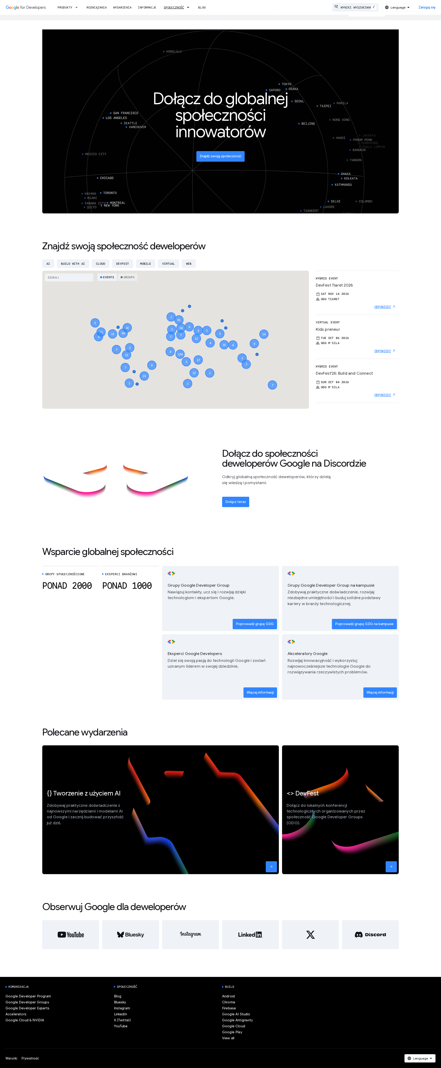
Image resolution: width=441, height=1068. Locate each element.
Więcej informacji (260, 692)
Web (189, 264)
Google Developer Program (28, 996)
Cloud (100, 264)
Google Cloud (233, 1026)
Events (108, 277)
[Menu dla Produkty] (77, 7)
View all (228, 1038)
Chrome (228, 1002)
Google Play (232, 1032)
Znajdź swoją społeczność (220, 156)
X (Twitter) (122, 1020)
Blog (202, 7)
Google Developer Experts (27, 1008)
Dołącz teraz (235, 502)
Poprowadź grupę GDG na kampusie (364, 624)
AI (48, 264)
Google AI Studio (236, 1014)
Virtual (168, 264)
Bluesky (120, 1002)
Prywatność (30, 1058)
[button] (180, 350)
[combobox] (355, 7)
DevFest (122, 264)
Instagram (122, 1008)
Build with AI (73, 264)
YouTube (121, 1026)
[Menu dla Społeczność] (189, 7)
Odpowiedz (382, 307)
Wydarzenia (122, 7)
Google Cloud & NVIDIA (25, 1020)
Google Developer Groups (27, 1002)
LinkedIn (120, 1014)
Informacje (147, 7)
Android (228, 996)
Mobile (145, 264)
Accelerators (16, 1014)
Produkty (65, 7)
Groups (129, 277)
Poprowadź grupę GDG (255, 624)
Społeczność (174, 7)
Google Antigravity (237, 1020)
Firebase (229, 1008)
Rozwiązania (97, 7)
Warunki (11, 1058)
